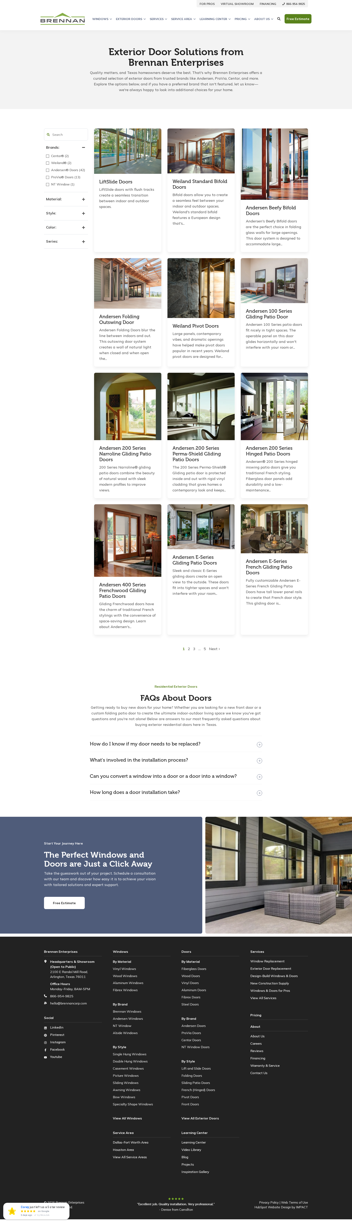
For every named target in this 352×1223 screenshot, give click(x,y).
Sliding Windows (126, 1083)
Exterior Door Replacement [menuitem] (270, 968)
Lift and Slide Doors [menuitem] (196, 1068)
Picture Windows (126, 1075)
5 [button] (205, 648)
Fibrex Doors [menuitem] (191, 997)
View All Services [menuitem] (263, 998)
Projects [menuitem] (188, 1164)
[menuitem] (207, 3)
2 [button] (189, 648)
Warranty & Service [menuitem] (265, 1065)
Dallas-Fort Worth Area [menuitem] (130, 1142)
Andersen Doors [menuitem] (194, 1026)
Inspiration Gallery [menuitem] (195, 1172)
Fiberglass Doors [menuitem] (194, 969)
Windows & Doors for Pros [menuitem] (270, 991)
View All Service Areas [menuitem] (130, 1157)
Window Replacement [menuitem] (267, 961)
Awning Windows (126, 1090)
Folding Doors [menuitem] (192, 1075)
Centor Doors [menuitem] (191, 1040)
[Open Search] (279, 18)
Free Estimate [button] (298, 19)
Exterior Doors (129, 19)
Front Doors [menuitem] (190, 1104)
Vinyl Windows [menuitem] (124, 969)
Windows (100, 19)
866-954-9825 (61, 996)
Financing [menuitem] (257, 1058)
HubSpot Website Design (272, 1207)
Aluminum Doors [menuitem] (194, 990)
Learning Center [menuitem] (194, 1142)
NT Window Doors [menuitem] (196, 1047)
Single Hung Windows (129, 1054)
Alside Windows (125, 1033)
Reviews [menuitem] (256, 1051)
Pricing (241, 19)
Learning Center (213, 19)
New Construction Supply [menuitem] (269, 983)
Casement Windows (128, 1068)
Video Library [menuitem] (191, 1150)
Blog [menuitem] (185, 1157)
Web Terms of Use (294, 1202)
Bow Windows (124, 1097)
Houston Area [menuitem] (123, 1150)
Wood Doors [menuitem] (191, 976)
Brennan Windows (127, 1011)
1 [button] (184, 648)
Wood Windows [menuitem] (125, 976)
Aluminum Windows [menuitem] (128, 983)
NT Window (122, 1026)
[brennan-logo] (63, 18)
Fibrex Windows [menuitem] (125, 990)
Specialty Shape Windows (133, 1104)
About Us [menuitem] (257, 1036)
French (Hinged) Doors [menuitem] (198, 1090)
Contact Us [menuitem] (258, 1073)
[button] (48, 134)
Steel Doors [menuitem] (190, 1004)
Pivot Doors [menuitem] (190, 1097)
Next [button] (214, 648)
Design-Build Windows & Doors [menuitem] (274, 976)
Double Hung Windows (130, 1061)
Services (157, 19)
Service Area (181, 19)
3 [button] (194, 648)
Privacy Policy (269, 1202)
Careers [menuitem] (256, 1043)
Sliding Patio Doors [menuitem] (196, 1083)
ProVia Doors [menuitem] (191, 1033)
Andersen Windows (128, 1019)
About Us (262, 19)
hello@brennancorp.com (68, 1003)
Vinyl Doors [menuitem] (190, 983)
